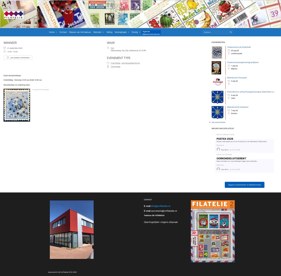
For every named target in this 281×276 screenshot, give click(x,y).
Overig (135, 32)
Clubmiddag (115, 63)
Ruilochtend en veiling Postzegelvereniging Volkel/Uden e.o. (250, 91)
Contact (63, 32)
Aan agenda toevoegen (19, 58)
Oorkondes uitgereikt (231, 158)
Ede (112, 48)
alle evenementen (219, 122)
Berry (226, 150)
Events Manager (44, 89)
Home (52, 32)
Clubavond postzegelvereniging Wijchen (243, 62)
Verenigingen (121, 32)
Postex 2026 (225, 138)
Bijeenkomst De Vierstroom (237, 107)
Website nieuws (228, 134)
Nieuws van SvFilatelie (224, 154)
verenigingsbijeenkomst (130, 63)
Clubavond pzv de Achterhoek (239, 47)
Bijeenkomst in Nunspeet (237, 77)
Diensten (97, 32)
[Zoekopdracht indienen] (231, 32)
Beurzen (219, 134)
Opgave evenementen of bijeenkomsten (244, 185)
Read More (220, 145)
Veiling (109, 32)
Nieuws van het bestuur (80, 32)
